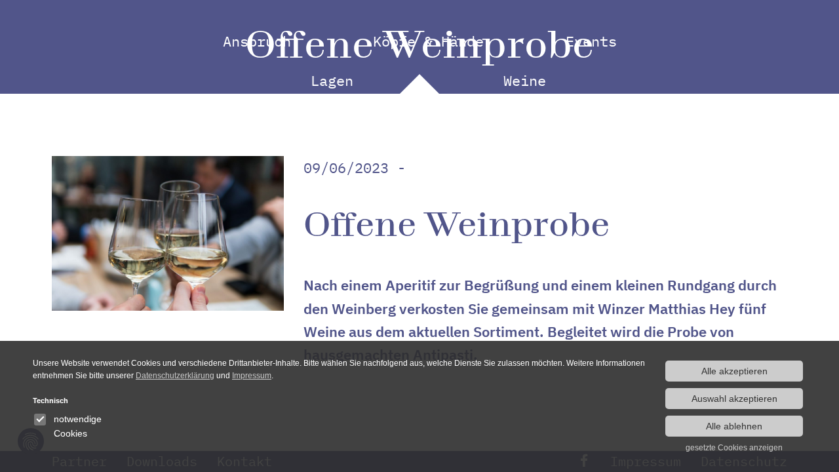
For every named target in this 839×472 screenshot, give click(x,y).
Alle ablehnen (734, 426)
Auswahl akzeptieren (734, 398)
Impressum (251, 375)
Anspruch (257, 40)
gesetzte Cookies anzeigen (734, 447)
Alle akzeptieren (734, 371)
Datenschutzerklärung (175, 375)
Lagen (332, 80)
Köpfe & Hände (428, 40)
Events (591, 40)
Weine (524, 80)
